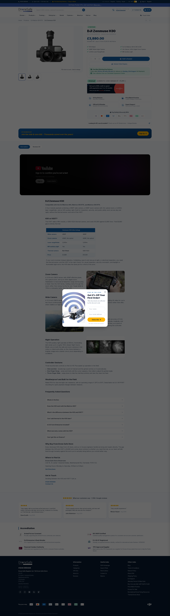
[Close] (105, 292)
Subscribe (95, 320)
